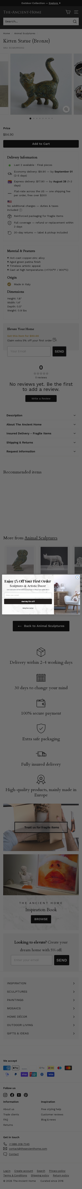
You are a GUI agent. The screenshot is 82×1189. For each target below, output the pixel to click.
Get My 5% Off (28, 601)
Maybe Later (28, 608)
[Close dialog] (77, 577)
